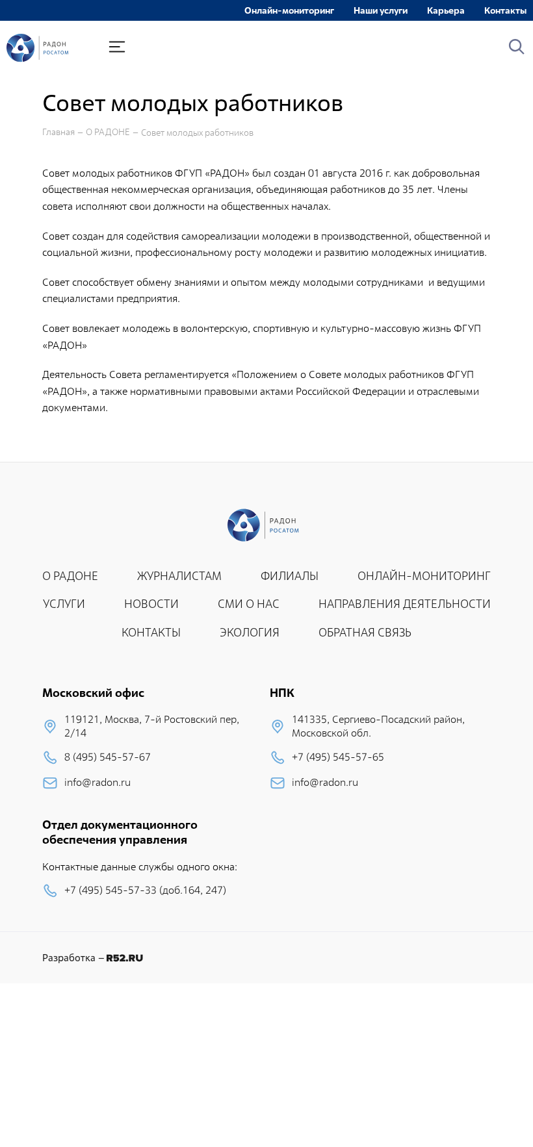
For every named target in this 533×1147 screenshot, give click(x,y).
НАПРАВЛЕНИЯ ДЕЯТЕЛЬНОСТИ (404, 603)
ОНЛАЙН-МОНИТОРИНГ (424, 575)
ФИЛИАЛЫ (289, 575)
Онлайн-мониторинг (289, 10)
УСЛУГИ (64, 603)
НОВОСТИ (151, 603)
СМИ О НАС (249, 603)
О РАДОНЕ (108, 132)
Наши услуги (381, 10)
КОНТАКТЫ (151, 632)
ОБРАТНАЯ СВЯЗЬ (364, 632)
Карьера (446, 10)
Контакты (505, 10)
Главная (58, 132)
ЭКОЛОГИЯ (250, 632)
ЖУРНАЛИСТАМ (179, 575)
